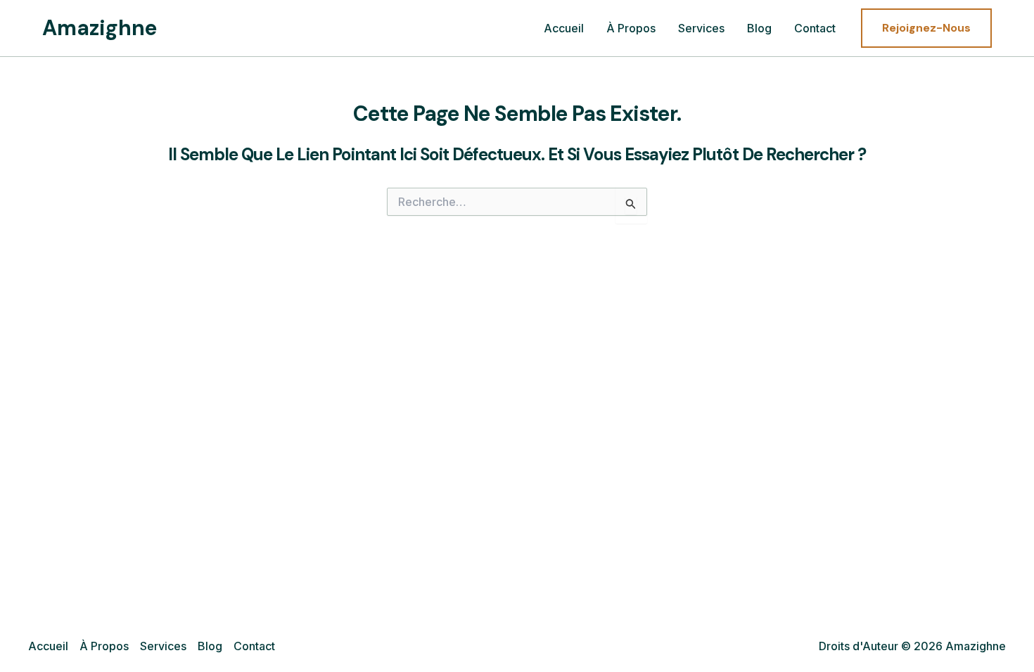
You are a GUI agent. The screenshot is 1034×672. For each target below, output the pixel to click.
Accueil (564, 28)
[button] (926, 28)
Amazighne (100, 27)
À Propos (631, 28)
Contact (815, 28)
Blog (759, 28)
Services (701, 28)
